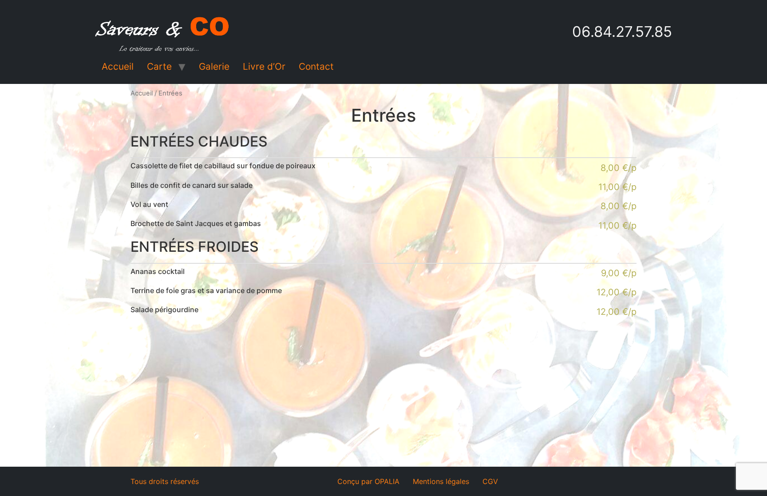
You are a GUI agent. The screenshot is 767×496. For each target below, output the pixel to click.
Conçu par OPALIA (368, 481)
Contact (316, 66)
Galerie (214, 66)
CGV (490, 481)
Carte (159, 66)
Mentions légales (441, 481)
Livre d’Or (264, 66)
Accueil (118, 66)
